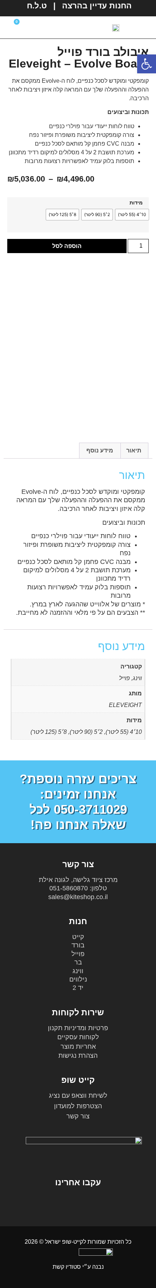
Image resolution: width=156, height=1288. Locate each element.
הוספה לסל (67, 246)
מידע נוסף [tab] (99, 450)
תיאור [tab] (133, 450)
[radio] (132, 214)
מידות (136, 202)
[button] (67, 27)
